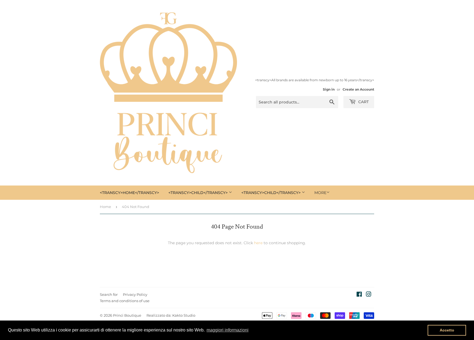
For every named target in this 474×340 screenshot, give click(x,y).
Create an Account (358, 89)
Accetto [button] (447, 330)
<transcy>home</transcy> (129, 192)
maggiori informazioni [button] (228, 330)
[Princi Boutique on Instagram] (368, 295)
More (320, 192)
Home (105, 206)
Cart (363, 101)
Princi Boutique (127, 315)
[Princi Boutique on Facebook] (359, 295)
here (258, 242)
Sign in (329, 89)
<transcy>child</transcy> (198, 192)
